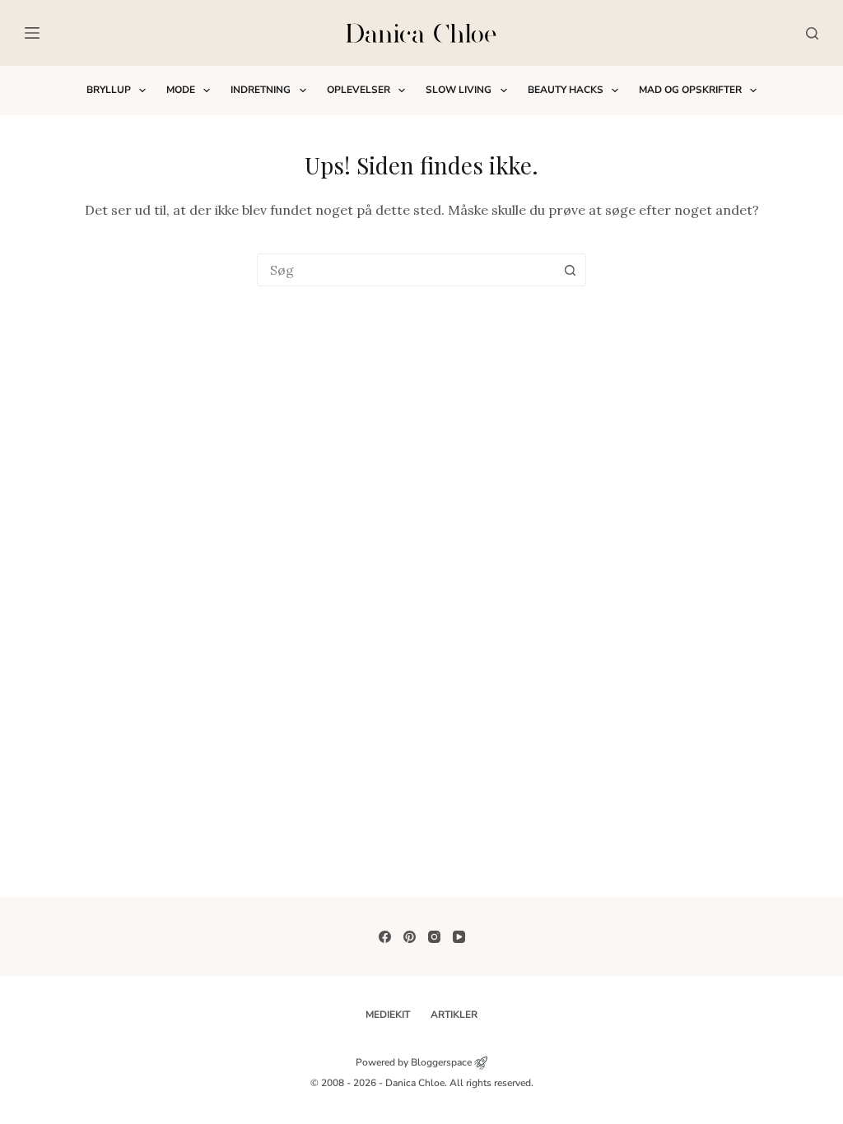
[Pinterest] (409, 937)
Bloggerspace (441, 1062)
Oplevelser (358, 89)
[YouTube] (459, 937)
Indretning (261, 89)
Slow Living (458, 89)
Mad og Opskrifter (690, 89)
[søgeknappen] (569, 270)
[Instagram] (434, 937)
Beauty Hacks (565, 89)
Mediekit (388, 1015)
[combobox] (406, 269)
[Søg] (812, 33)
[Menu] (32, 33)
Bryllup (108, 89)
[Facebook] (385, 937)
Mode (180, 89)
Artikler (454, 1015)
